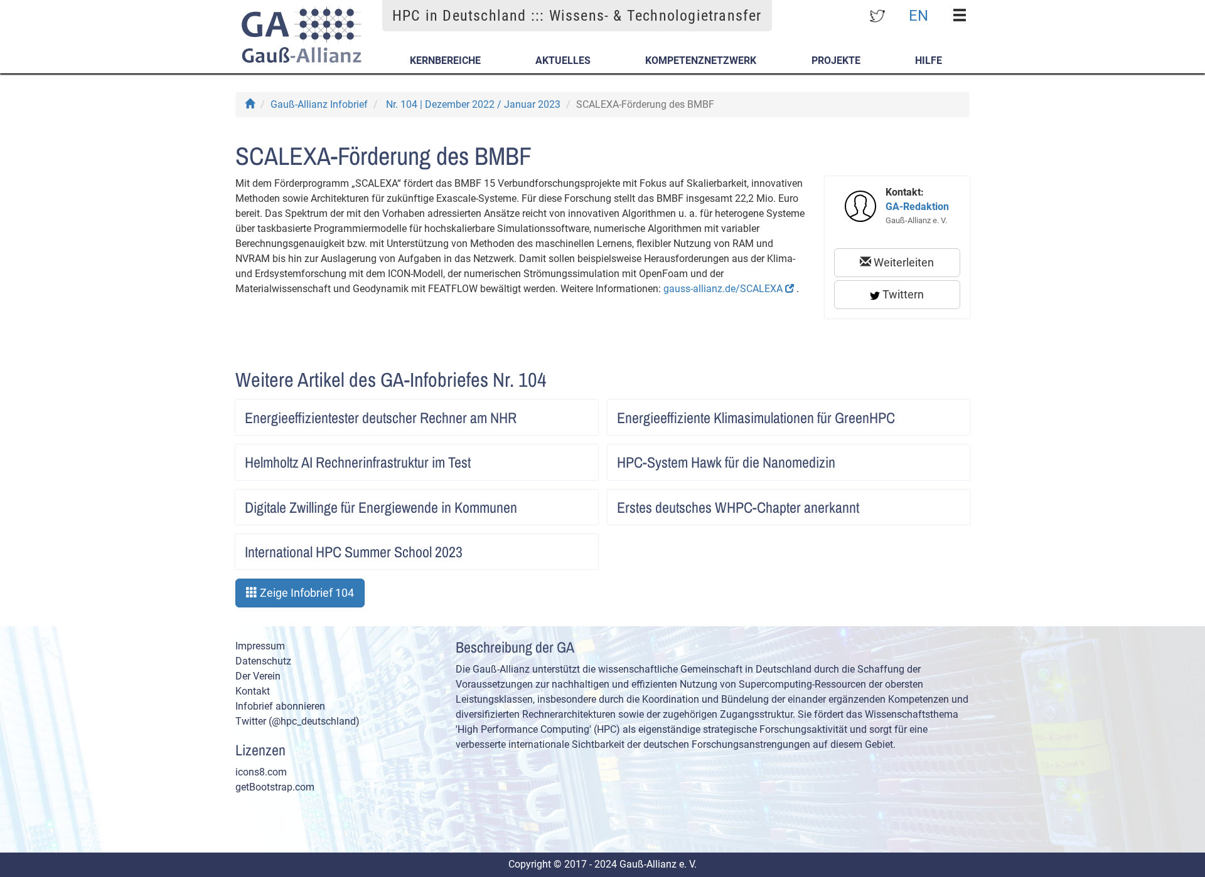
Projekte (835, 60)
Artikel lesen (575, 414)
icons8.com (261, 772)
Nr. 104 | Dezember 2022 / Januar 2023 (473, 104)
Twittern (902, 294)
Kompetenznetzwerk (700, 60)
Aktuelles (563, 60)
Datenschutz (263, 661)
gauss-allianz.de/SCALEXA (724, 289)
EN (918, 15)
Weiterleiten (902, 262)
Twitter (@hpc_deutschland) (297, 721)
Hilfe (928, 60)
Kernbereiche (445, 60)
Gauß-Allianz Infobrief (319, 104)
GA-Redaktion (917, 207)
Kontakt (252, 691)
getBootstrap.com (274, 787)
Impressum (260, 646)
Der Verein (258, 676)
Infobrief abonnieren (280, 706)
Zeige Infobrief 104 (305, 592)
